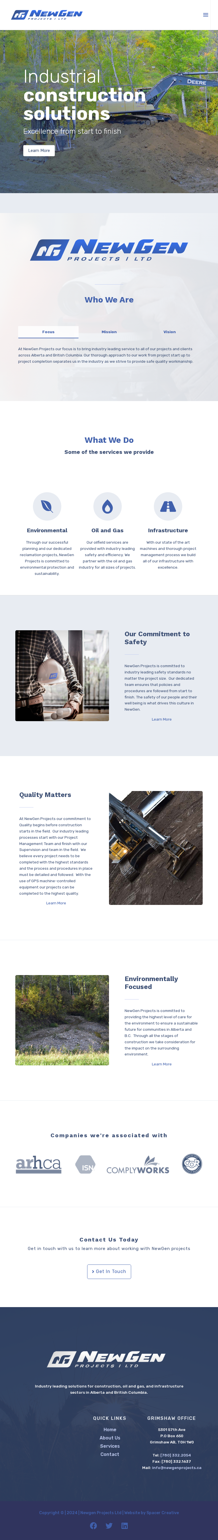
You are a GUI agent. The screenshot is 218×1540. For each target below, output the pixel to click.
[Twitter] (109, 1526)
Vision (170, 331)
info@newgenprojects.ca (177, 1467)
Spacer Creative (162, 1512)
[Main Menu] (205, 15)
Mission (109, 331)
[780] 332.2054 (175, 1455)
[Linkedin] (125, 1526)
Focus (48, 331)
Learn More (39, 150)
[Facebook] (93, 1526)
